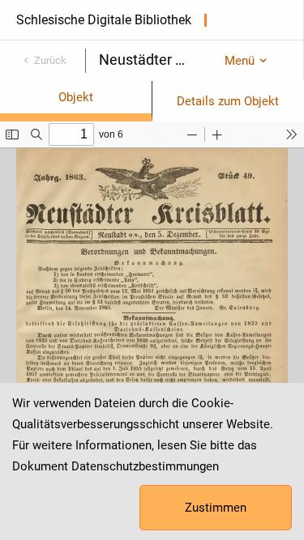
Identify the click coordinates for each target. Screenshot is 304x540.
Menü (240, 60)
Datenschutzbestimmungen (145, 466)
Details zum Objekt (228, 101)
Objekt (75, 97)
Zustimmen (215, 507)
